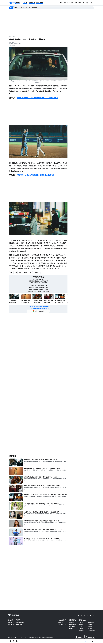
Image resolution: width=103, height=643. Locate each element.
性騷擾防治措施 (72, 624)
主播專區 (81, 628)
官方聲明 (90, 628)
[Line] (81, 615)
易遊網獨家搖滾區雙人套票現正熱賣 (38, 281)
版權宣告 (71, 628)
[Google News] (93, 615)
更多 (87, 3)
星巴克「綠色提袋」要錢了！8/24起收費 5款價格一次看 (27, 7)
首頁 (61, 3)
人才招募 (81, 626)
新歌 (20, 272)
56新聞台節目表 (62, 624)
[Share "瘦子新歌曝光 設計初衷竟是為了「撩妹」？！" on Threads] (14, 641)
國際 (79, 3)
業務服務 (90, 626)
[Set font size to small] (86, 641)
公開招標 (90, 624)
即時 (65, 3)
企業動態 (81, 624)
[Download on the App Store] (80, 636)
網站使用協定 (72, 626)
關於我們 (60, 622)
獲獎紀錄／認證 (91, 630)
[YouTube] (90, 615)
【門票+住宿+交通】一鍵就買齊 (38, 283)
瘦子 (31, 272)
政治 (72, 3)
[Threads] (84, 615)
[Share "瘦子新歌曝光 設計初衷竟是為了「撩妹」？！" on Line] (11, 641)
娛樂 (76, 3)
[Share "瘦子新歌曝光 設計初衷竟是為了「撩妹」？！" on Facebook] (17, 641)
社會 (83, 3)
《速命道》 (37, 272)
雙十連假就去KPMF (38, 279)
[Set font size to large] (92, 641)
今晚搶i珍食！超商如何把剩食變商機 (38, 289)
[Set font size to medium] (89, 641)
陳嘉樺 (25, 272)
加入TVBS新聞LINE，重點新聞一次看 (38, 308)
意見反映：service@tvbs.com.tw (16, 622)
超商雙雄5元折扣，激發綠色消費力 (38, 288)
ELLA (11, 272)
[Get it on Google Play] (90, 636)
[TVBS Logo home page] (14, 3)
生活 (68, 3)
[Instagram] (87, 615)
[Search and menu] (92, 2)
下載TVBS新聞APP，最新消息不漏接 (38, 306)
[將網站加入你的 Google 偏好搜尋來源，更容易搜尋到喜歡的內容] (38, 311)
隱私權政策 (71, 622)
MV (16, 272)
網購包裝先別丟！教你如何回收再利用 (38, 291)
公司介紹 (81, 622)
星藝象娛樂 (82, 630)
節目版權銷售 (91, 622)
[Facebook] (78, 615)
